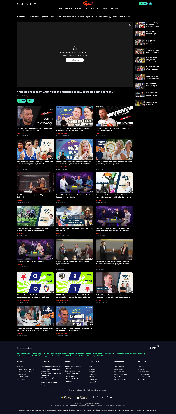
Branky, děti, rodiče (61, 133)
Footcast (98, 233)
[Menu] (158, 4)
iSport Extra (20, 167)
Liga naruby (29, 96)
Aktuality (19, 200)
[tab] (22, 17)
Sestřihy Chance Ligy (23, 300)
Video (86, 8)
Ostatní (105, 8)
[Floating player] (130, 25)
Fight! (18, 133)
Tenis (92, 8)
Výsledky (78, 8)
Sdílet (23, 101)
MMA (98, 8)
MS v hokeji (68, 8)
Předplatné (143, 3)
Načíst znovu (75, 60)
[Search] (154, 4)
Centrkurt (98, 167)
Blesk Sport (114, 8)
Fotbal (60, 8)
